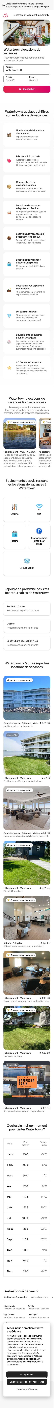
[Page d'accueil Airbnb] (5, 15)
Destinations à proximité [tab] (15, 1297)
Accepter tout (27, 1374)
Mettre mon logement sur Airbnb (31, 15)
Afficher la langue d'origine (36, 6)
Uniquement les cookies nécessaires (27, 1382)
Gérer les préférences (27, 1389)
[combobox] (27, 70)
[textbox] (15, 80)
